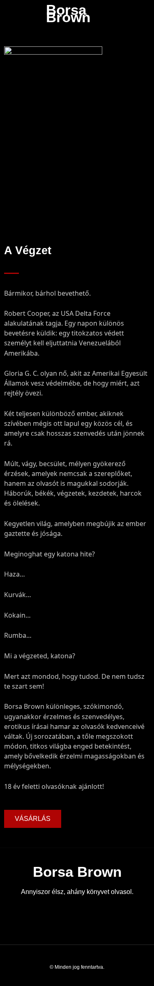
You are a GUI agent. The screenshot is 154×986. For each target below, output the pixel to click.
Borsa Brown (68, 13)
